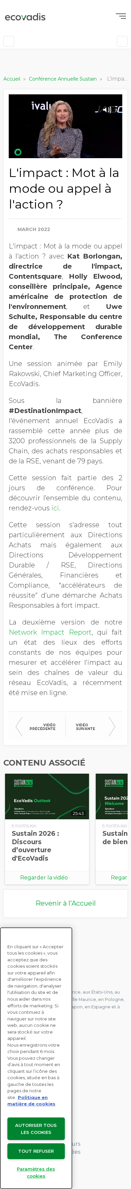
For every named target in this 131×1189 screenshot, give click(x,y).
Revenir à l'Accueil (66, 903)
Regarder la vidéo (44, 877)
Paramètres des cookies (36, 1172)
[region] (36, 1058)
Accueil (12, 79)
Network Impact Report (50, 632)
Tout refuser (36, 1151)
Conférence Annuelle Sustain (63, 79)
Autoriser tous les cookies (36, 1129)
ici (55, 508)
